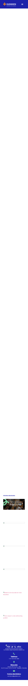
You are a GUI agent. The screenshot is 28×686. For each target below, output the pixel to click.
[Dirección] (14, 662)
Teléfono (14, 657)
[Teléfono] (14, 654)
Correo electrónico (14, 674)
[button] (22, 4)
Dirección (14, 665)
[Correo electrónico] (14, 671)
